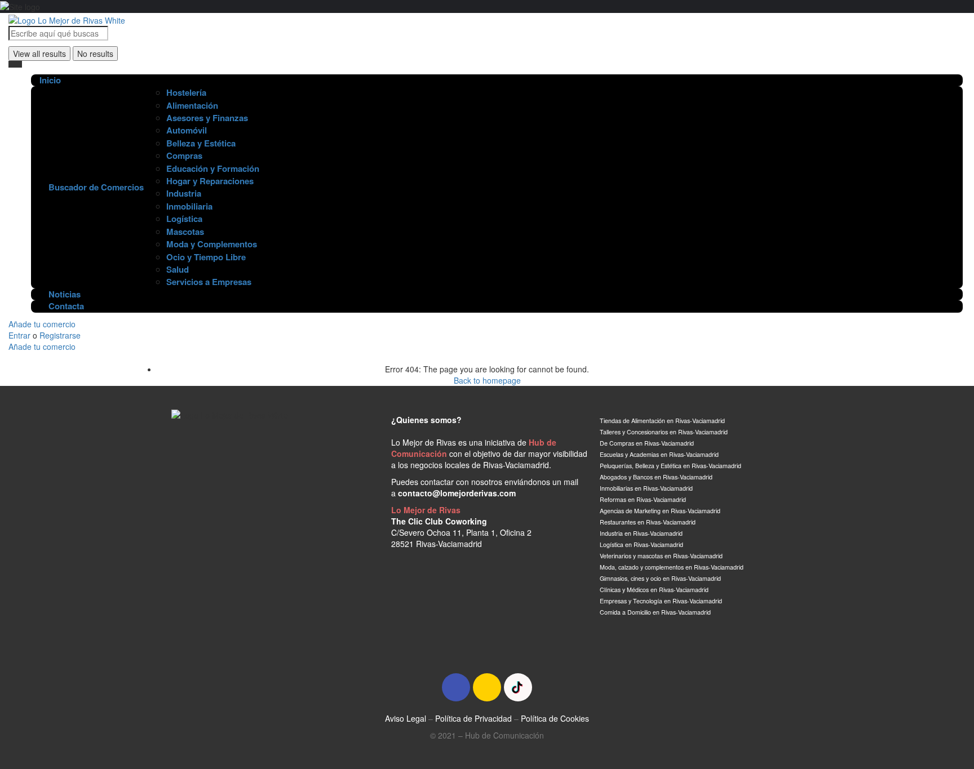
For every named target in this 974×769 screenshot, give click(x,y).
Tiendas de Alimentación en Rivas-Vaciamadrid (662, 420)
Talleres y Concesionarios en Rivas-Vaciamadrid (664, 432)
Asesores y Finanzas (207, 118)
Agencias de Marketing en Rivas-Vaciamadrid (660, 510)
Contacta (65, 306)
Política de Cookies (555, 718)
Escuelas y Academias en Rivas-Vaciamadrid (659, 454)
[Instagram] (487, 687)
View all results (39, 53)
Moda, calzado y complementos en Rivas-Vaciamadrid (671, 567)
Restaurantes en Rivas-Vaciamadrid (648, 522)
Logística (184, 218)
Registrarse (60, 335)
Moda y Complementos (211, 244)
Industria (183, 193)
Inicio (50, 80)
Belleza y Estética (201, 143)
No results (95, 53)
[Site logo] (66, 18)
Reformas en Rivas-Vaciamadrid (643, 499)
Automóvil (186, 130)
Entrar (20, 335)
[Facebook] (456, 687)
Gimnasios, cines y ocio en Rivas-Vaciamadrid (660, 578)
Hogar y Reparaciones (210, 181)
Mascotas (185, 231)
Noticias (63, 294)
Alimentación (192, 105)
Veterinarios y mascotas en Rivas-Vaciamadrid (661, 556)
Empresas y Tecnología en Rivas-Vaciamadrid (661, 601)
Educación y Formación (212, 168)
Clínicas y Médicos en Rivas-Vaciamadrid (654, 589)
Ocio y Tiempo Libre (206, 257)
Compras (184, 155)
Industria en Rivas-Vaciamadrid (641, 533)
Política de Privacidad (473, 718)
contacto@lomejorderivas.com (457, 493)
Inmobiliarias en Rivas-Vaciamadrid (646, 488)
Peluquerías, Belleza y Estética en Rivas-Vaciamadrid (670, 465)
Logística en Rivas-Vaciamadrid (642, 544)
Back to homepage (487, 380)
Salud (177, 269)
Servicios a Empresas (208, 281)
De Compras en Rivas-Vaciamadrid (647, 443)
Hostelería (186, 92)
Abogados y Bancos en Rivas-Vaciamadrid (657, 477)
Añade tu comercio (42, 324)
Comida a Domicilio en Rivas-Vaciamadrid (655, 612)
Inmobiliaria (189, 206)
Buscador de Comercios (95, 187)
